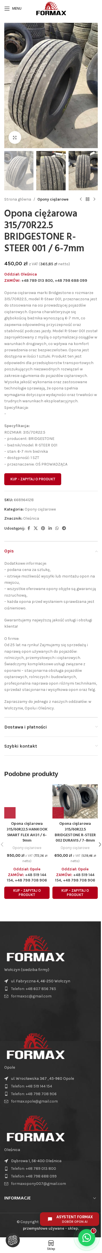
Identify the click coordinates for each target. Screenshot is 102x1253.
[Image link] (35, 948)
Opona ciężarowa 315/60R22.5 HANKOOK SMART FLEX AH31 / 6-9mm (27, 832)
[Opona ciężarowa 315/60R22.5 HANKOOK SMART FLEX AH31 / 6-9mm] (27, 801)
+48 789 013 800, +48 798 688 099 (54, 280)
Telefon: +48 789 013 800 (33, 1168)
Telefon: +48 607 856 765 (33, 988)
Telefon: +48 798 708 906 (34, 1093)
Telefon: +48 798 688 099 (34, 1176)
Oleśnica (31, 518)
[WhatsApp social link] (57, 528)
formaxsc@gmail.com (31, 996)
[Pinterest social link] (43, 528)
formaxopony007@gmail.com (38, 1183)
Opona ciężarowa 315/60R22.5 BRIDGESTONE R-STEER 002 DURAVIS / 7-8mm (75, 832)
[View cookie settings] (13, 1240)
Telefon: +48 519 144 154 (31, 1086)
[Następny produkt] (94, 199)
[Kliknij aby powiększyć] (14, 137)
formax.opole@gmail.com (34, 1101)
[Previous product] (80, 199)
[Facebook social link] (28, 528)
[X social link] (35, 528)
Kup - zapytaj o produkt (32, 479)
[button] (10, 85)
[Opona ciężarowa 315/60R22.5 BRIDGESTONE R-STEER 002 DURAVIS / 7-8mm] (75, 801)
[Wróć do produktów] (87, 199)
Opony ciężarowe (53, 199)
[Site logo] (51, 8)
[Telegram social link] (64, 528)
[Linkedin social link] (50, 528)
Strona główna (17, 199)
